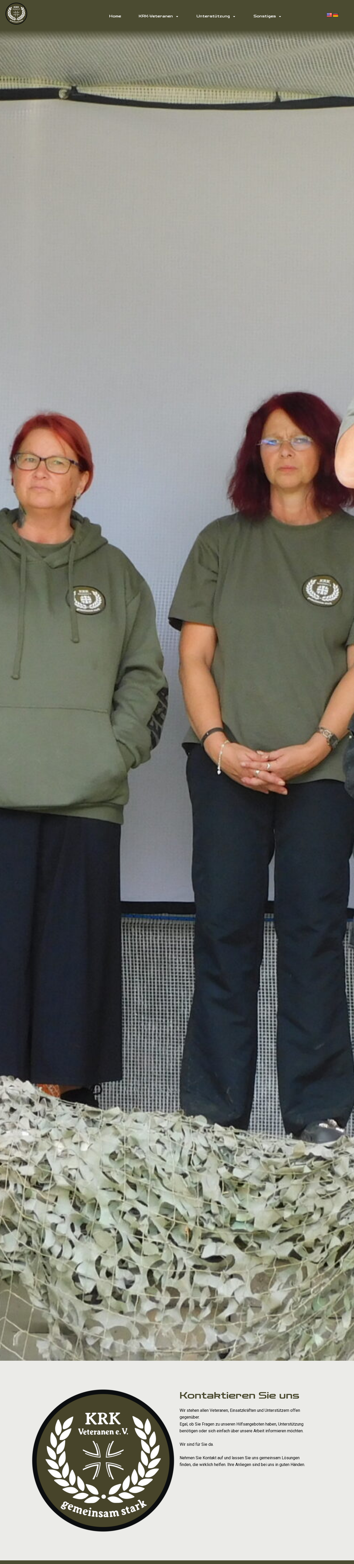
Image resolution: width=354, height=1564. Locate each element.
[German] (335, 15)
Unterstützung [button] (213, 16)
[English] (329, 15)
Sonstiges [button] (264, 16)
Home (115, 16)
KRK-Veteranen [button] (156, 16)
